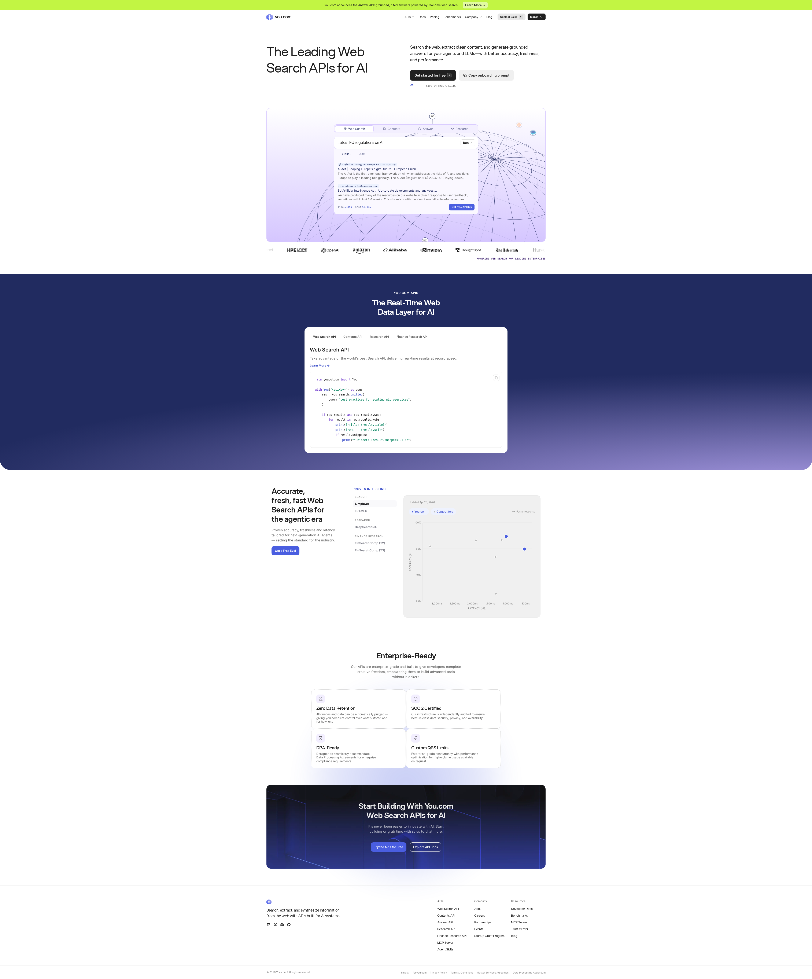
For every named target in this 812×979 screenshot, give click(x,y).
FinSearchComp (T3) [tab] (370, 550)
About (478, 909)
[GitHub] (289, 925)
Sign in (534, 16)
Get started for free (432, 75)
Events (478, 929)
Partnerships (482, 922)
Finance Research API (451, 936)
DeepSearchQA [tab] (366, 527)
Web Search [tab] (356, 128)
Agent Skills (445, 949)
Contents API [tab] (352, 336)
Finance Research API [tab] (412, 336)
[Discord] (282, 925)
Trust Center (519, 929)
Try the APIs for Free (388, 847)
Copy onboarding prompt (488, 75)
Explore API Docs (425, 847)
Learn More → (475, 5)
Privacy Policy (438, 972)
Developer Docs (522, 909)
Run (466, 142)
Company (471, 17)
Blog (489, 17)
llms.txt (405, 972)
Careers (479, 915)
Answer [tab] (428, 128)
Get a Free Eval (285, 550)
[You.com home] (278, 17)
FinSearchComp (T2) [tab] (370, 543)
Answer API (445, 922)
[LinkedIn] (268, 925)
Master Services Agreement (493, 972)
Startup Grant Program (489, 936)
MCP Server (445, 942)
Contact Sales (510, 16)
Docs (422, 17)
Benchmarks (452, 17)
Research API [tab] (379, 336)
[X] (275, 925)
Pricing (434, 17)
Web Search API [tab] (324, 336)
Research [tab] (461, 128)
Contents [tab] (394, 128)
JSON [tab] (362, 153)
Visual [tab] (346, 153)
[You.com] (303, 901)
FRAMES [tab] (361, 511)
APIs (408, 17)
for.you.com (420, 972)
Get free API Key (462, 207)
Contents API (446, 915)
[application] (472, 565)
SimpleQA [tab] (362, 503)
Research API (446, 929)
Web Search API (448, 909)
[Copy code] (496, 378)
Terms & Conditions (461, 972)
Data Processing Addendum (529, 972)
